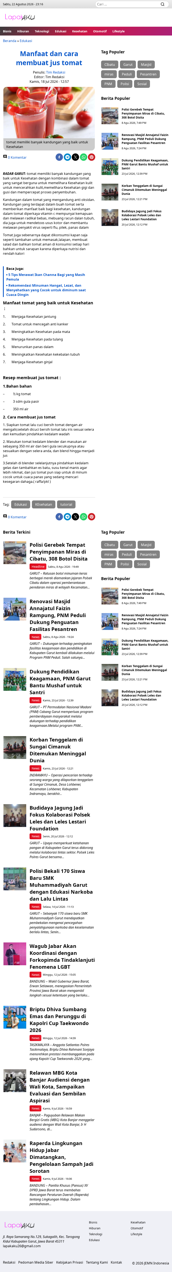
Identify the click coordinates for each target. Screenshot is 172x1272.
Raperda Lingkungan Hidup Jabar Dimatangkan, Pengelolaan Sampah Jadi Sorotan (61, 1157)
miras (108, 74)
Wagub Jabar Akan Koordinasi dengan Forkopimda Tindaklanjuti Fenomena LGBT (62, 956)
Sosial (142, 84)
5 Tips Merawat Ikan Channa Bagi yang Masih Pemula (45, 277)
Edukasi (60, 31)
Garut (128, 64)
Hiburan (23, 31)
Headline (38, 567)
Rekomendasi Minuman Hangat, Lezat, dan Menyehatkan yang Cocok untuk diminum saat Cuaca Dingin (46, 290)
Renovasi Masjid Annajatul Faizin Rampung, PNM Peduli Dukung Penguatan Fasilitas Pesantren (145, 139)
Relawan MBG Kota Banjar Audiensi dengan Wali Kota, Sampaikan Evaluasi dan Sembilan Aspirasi (60, 1086)
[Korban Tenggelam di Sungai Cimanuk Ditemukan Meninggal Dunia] (110, 192)
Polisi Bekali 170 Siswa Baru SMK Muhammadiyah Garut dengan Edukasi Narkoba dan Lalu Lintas (61, 884)
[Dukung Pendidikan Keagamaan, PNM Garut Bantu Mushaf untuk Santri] (110, 166)
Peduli (127, 74)
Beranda (9, 40)
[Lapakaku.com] (19, 17)
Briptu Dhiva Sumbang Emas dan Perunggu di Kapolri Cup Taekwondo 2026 (59, 1019)
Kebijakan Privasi (69, 1262)
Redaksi (9, 1262)
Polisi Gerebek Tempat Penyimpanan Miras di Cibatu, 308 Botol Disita (143, 113)
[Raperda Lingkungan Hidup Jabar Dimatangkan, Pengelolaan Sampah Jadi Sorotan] (14, 1151)
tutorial (66, 504)
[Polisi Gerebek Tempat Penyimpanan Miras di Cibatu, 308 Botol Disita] (110, 115)
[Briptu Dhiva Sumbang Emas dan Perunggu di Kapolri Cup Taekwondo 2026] (14, 1017)
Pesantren (148, 74)
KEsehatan (43, 504)
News (35, 637)
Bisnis (7, 31)
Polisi (125, 84)
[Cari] (162, 4)
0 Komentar (17, 157)
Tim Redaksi (55, 72)
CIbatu (109, 64)
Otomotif (100, 31)
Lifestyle (118, 31)
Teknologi (42, 31)
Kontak (116, 1262)
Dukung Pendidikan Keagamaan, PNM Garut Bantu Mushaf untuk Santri (145, 164)
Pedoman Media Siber (35, 1262)
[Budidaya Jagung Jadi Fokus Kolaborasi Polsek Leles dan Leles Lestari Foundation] (110, 217)
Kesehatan (79, 31)
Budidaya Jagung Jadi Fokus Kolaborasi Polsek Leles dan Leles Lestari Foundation (142, 215)
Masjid (146, 64)
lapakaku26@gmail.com (22, 1246)
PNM (108, 84)
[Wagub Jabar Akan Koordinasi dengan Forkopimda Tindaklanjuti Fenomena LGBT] (14, 953)
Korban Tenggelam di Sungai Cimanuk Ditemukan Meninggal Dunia (144, 190)
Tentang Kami (97, 1262)
